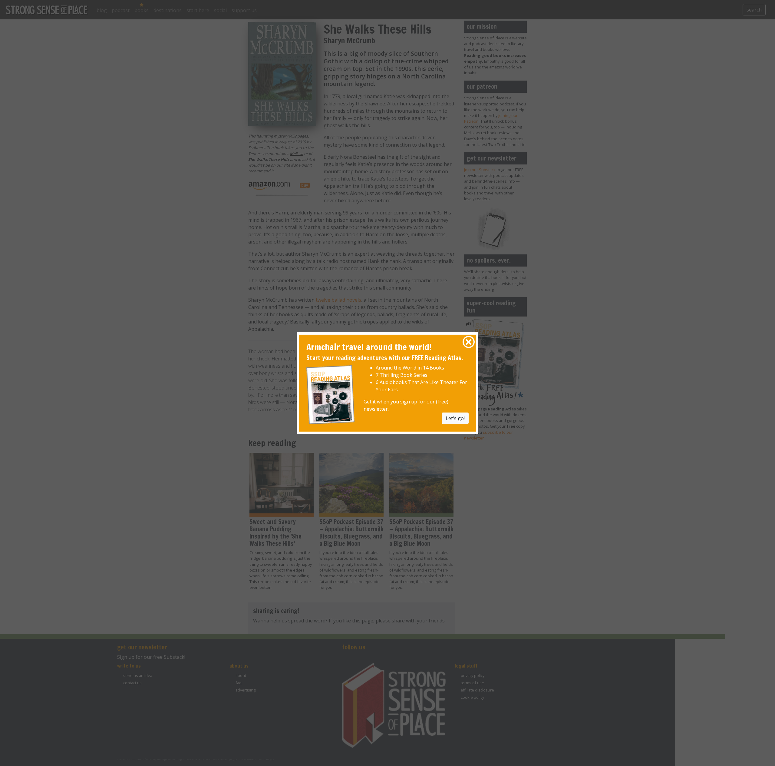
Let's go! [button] (455, 418)
